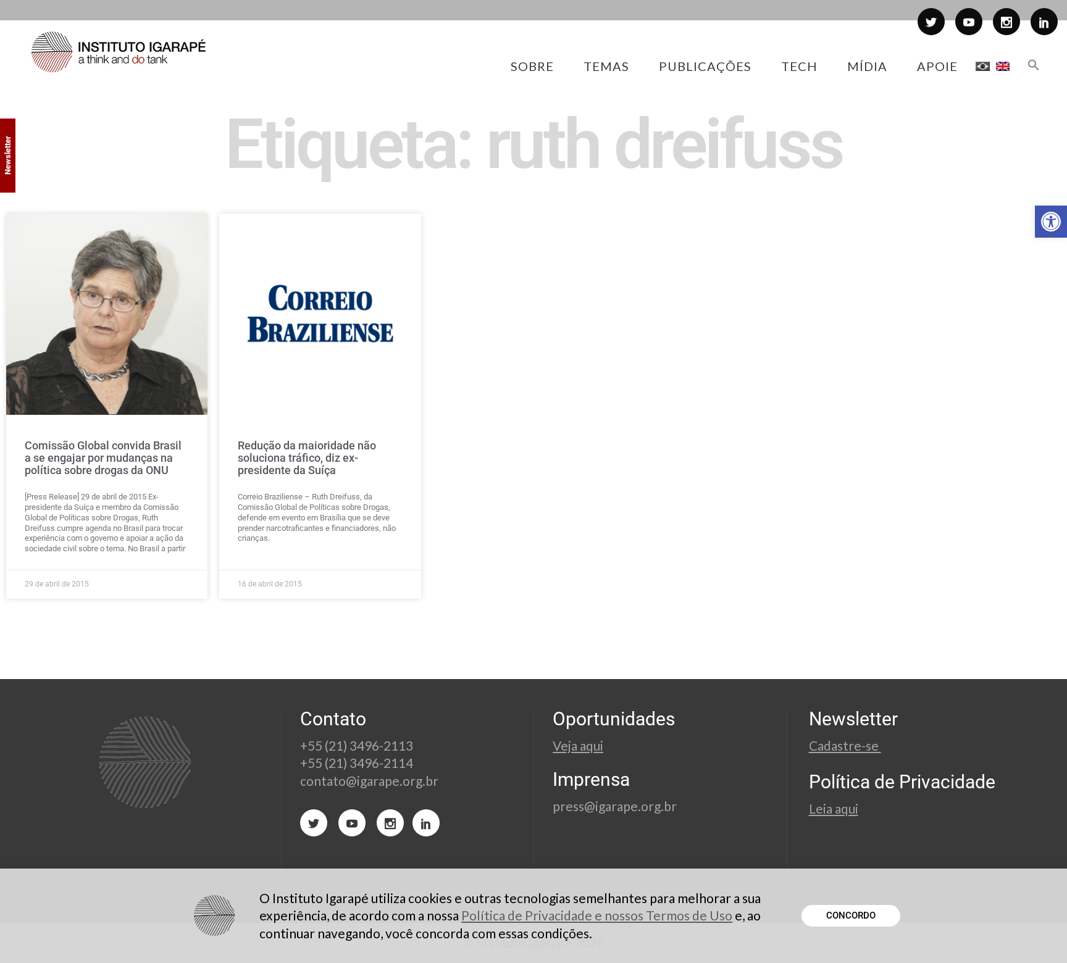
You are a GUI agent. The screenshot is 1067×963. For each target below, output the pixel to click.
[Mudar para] (983, 66)
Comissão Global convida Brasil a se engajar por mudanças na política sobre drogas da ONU (103, 458)
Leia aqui (833, 808)
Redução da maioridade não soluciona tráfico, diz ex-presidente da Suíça (307, 458)
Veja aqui (578, 745)
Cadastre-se (845, 745)
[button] (1051, 222)
